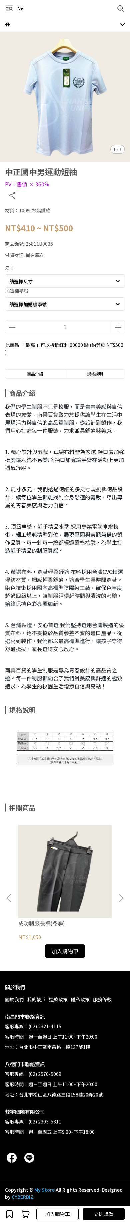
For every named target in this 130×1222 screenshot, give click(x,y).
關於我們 (14, 999)
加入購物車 (57, 1213)
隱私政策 (80, 999)
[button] (121, 898)
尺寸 (9, 268)
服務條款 (102, 999)
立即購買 (104, 1213)
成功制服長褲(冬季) (41, 923)
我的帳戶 (36, 999)
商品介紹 (35, 373)
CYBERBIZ (22, 1196)
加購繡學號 (16, 291)
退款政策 (58, 999)
